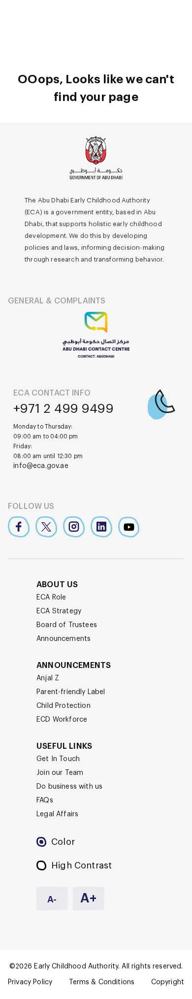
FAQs (44, 800)
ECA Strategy (58, 611)
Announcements (63, 638)
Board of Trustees (66, 625)
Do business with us (69, 786)
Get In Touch (58, 759)
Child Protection (63, 705)
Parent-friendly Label (70, 692)
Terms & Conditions (102, 982)
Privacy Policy (30, 982)
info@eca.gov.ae (40, 466)
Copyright (167, 982)
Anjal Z (47, 678)
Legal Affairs (57, 814)
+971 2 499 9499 (63, 408)
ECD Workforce (61, 719)
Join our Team (59, 772)
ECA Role (51, 597)
